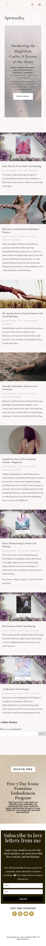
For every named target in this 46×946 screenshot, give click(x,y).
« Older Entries (8, 722)
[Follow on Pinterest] (31, 913)
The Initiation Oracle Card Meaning (18, 626)
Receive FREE (23, 769)
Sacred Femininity (25, 70)
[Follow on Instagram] (20, 913)
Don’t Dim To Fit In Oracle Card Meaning (21, 166)
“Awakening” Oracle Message (15, 689)
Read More (23, 96)
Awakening (33, 321)
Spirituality (17, 73)
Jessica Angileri (18, 67)
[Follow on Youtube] (25, 913)
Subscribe (23, 899)
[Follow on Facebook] (14, 913)
